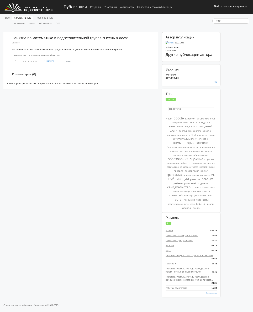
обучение (196, 159)
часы (192, 204)
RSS (215, 82)
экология (187, 208)
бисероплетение (180, 122)
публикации (178, 179)
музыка (188, 155)
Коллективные (22, 17)
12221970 (49, 61)
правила (178, 170)
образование (200, 155)
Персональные (44, 17)
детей (208, 126)
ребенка (207, 179)
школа (200, 203)
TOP (58, 23)
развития (195, 179)
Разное (169, 230)
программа (174, 175)
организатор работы (177, 163)
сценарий (176, 195)
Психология (171, 264)
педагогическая (207, 167)
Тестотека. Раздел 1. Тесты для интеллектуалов (189, 255)
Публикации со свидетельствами (182, 235)
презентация (192, 170)
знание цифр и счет (50, 55)
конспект (202, 143)
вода (187, 126)
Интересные (19, 23)
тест (210, 195)
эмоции (196, 208)
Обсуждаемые (45, 23)
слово (196, 187)
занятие (207, 130)
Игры (168, 250)
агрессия (190, 118)
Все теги (170, 99)
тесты (177, 199)
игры (192, 135)
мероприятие (192, 151)
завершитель (194, 131)
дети (173, 130)
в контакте (195, 122)
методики (206, 151)
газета (194, 126)
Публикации (75, 6)
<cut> (169, 118)
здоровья (182, 135)
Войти (218, 6)
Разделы (95, 7)
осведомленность (197, 163)
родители (203, 183)
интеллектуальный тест (185, 139)
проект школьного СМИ (203, 175)
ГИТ (201, 126)
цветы (206, 200)
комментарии (183, 143)
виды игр (205, 122)
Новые (32, 23)
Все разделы (211, 293)
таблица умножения (195, 195)
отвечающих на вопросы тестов (182, 167)
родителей (190, 183)
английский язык (206, 118)
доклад (183, 130)
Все (7, 17)
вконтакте (176, 126)
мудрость (178, 155)
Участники (110, 7)
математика (20, 55)
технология (189, 200)
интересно (203, 139)
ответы (211, 163)
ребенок (178, 183)
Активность (127, 7)
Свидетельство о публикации (154, 7)
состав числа (33, 55)
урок (198, 199)
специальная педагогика (184, 191)
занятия (171, 135)
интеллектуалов (206, 135)
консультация (207, 147)
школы (210, 204)
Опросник (209, 159)
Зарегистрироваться (237, 7)
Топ (168, 223)
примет (204, 171)
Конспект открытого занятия (182, 147)
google (179, 118)
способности (203, 191)
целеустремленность (178, 204)
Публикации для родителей (179, 240)
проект (187, 175)
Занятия (16, 43)
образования (178, 159)
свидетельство (179, 187)
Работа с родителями (176, 288)
